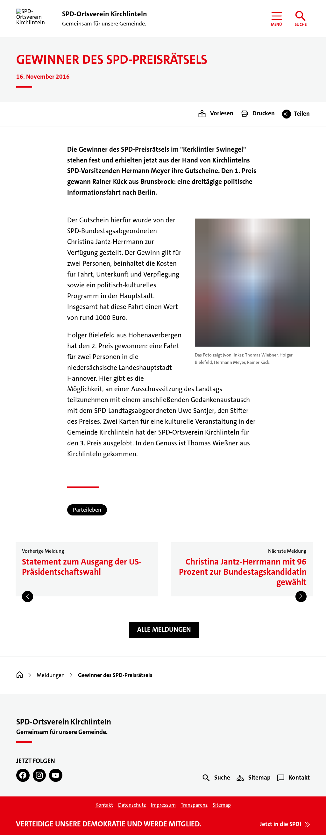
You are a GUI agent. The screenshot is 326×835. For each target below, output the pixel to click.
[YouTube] (55, 775)
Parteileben (87, 510)
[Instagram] (39, 775)
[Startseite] (19, 675)
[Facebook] (22, 775)
